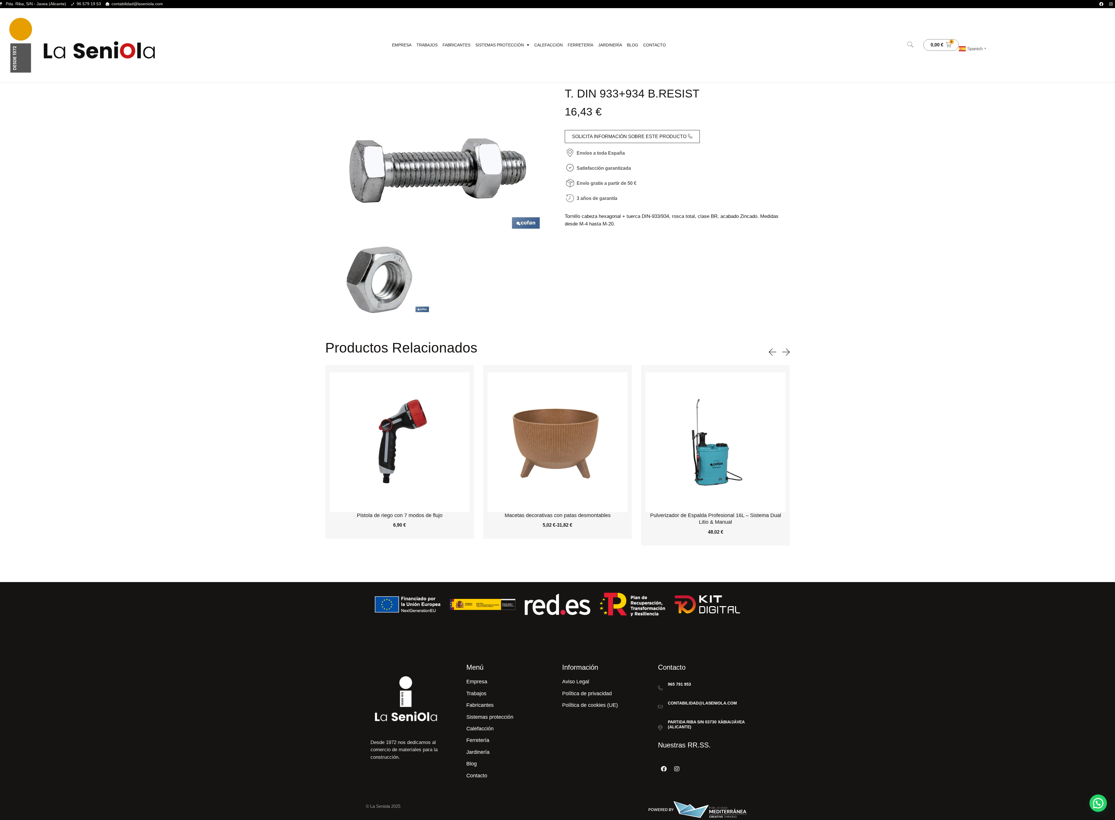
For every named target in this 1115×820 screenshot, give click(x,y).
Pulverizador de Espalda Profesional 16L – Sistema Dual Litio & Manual (557, 518)
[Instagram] (1111, 4)
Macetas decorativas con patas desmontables (400, 515)
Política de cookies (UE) (590, 705)
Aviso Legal (575, 681)
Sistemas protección (499, 45)
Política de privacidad (587, 693)
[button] (910, 45)
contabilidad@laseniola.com (702, 703)
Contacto (654, 45)
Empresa (401, 45)
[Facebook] (1101, 4)
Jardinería (610, 45)
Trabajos (427, 45)
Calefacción (548, 45)
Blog (632, 45)
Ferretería (580, 45)
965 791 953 (679, 684)
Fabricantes (456, 45)
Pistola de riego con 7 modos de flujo (715, 515)
